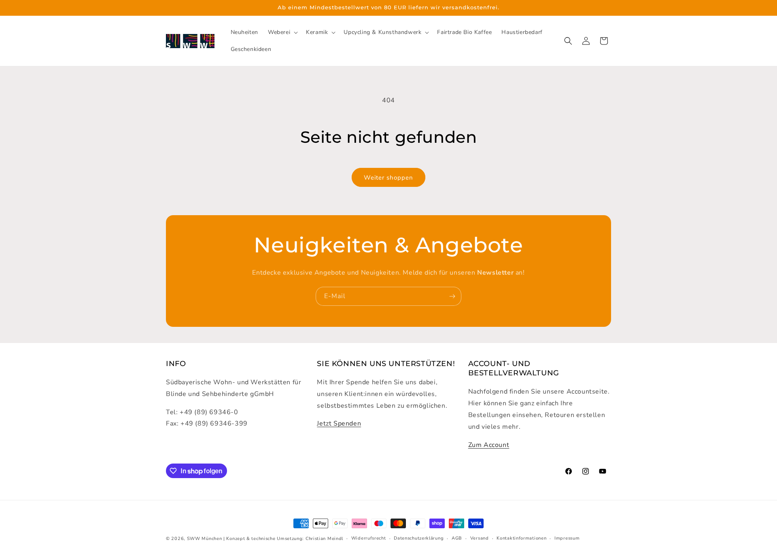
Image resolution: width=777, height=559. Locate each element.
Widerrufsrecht (368, 538)
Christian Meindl (324, 539)
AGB (457, 538)
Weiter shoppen (388, 178)
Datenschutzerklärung (419, 538)
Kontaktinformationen (521, 538)
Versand (479, 538)
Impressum (567, 538)
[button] (282, 32)
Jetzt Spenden (339, 423)
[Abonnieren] (452, 296)
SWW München (204, 539)
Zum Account (489, 444)
